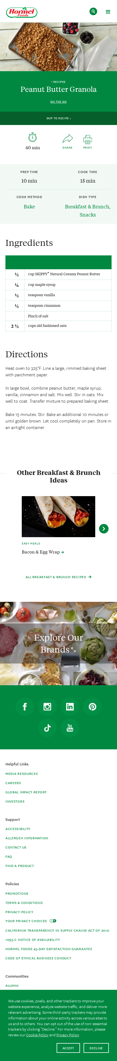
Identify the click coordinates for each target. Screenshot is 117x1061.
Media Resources (21, 773)
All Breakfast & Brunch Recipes (56, 576)
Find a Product (19, 865)
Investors (14, 801)
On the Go (58, 101)
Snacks (88, 214)
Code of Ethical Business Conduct (38, 957)
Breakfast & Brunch (87, 206)
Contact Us (16, 847)
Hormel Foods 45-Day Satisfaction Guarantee (48, 948)
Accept (68, 1047)
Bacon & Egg (41, 552)
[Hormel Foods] (21, 12)
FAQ (8, 856)
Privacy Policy (19, 911)
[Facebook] (25, 706)
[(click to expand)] (108, 12)
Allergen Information (26, 837)
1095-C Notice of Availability (32, 939)
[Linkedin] (70, 706)
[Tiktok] (47, 728)
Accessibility (17, 828)
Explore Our (58, 643)
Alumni (12, 985)
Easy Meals (31, 543)
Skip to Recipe (58, 117)
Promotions (17, 893)
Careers (13, 782)
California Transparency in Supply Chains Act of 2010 (57, 930)
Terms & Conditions (24, 902)
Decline (96, 1047)
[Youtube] (70, 728)
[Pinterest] (92, 706)
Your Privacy (26, 920)
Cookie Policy (37, 1035)
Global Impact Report (26, 791)
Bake (29, 206)
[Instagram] (47, 706)
